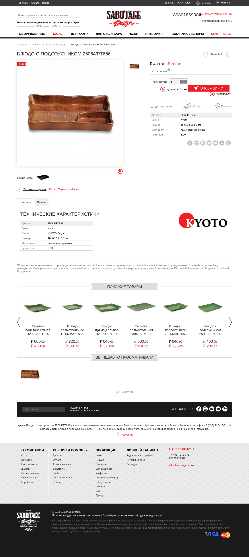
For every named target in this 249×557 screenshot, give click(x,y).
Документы (59, 468)
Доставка (58, 455)
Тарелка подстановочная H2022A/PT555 (37, 330)
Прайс (45, 3)
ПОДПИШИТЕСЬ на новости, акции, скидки (84, 409)
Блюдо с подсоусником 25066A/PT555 (176, 330)
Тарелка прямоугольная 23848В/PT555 (141, 330)
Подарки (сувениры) (107, 477)
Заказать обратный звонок (215, 14)
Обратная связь (30, 477)
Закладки (206, 3)
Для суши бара (104, 468)
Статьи (57, 482)
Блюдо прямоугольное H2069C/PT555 (106, 330)
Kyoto (52, 189)
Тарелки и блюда (56, 44)
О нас (24, 455)
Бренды (100, 495)
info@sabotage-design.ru (217, 20)
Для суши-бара (109, 34)
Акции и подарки (62, 464)
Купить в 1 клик (177, 89)
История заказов (136, 460)
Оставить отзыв (30, 473)
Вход (171, 2)
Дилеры (25, 468)
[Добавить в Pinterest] (202, 143)
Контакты (23, 3)
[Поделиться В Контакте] (215, 143)
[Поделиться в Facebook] (190, 143)
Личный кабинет (142, 450)
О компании (32, 450)
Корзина (225, 2)
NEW (214, 34)
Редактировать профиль (140, 455)
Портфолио (27, 482)
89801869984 (187, 14)
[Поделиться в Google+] (196, 143)
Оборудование (32, 34)
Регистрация (184, 2)
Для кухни (80, 34)
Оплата (35, 3)
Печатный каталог (63, 477)
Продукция (106, 450)
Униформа (153, 34)
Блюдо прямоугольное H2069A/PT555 (72, 330)
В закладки (222, 93)
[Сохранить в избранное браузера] (222, 143)
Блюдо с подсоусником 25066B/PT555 (210, 330)
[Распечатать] (228, 143)
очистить (128, 391)
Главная (22, 44)
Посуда (58, 34)
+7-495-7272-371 (179, 454)
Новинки (100, 486)
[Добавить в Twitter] (209, 143)
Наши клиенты (29, 464)
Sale (227, 34)
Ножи (133, 34)
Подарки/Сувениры (187, 34)
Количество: (160, 81)
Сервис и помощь (70, 450)
